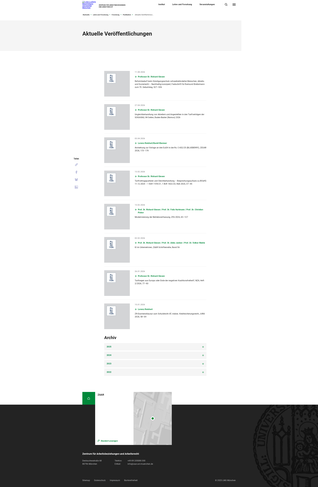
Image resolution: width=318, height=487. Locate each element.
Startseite (86, 15)
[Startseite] (88, 398)
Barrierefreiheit (131, 480)
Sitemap (86, 480)
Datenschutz (100, 480)
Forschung (115, 15)
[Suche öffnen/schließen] (226, 4)
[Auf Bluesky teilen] (76, 179)
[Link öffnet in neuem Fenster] (133, 418)
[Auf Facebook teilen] (76, 172)
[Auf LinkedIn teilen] (76, 187)
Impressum (115, 480)
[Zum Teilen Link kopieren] (76, 164)
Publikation (127, 15)
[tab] (155, 347)
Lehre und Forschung (100, 15)
